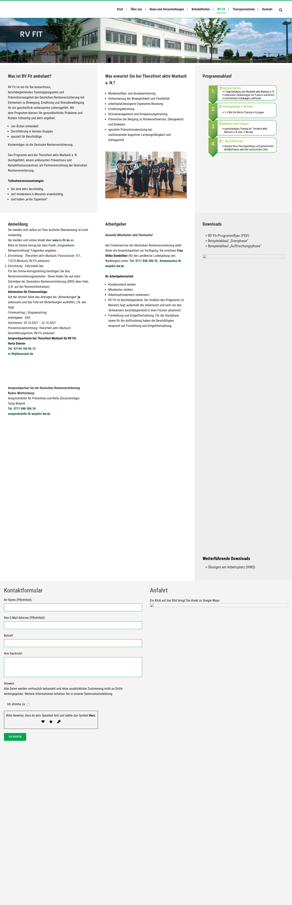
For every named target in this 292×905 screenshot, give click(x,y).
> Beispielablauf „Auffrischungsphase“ (233, 246)
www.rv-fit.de (61, 240)
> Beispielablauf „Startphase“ (226, 241)
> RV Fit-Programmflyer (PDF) (227, 235)
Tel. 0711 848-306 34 (22, 408)
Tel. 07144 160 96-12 (22, 349)
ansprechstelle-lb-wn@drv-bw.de (29, 414)
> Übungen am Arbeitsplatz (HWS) (230, 567)
